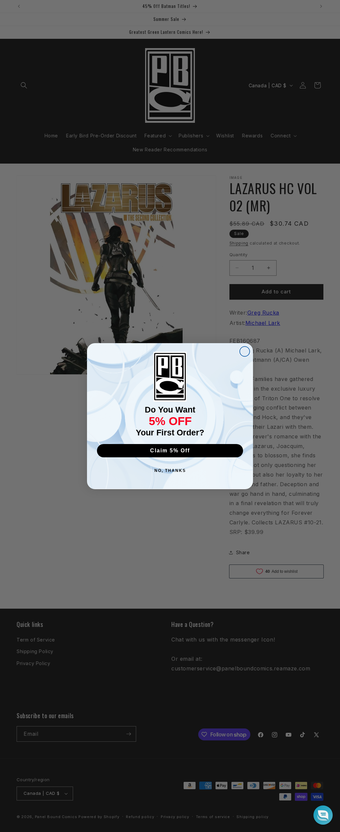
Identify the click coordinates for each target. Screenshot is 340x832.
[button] (323, 815)
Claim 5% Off (170, 450)
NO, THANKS (170, 470)
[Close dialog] (245, 351)
